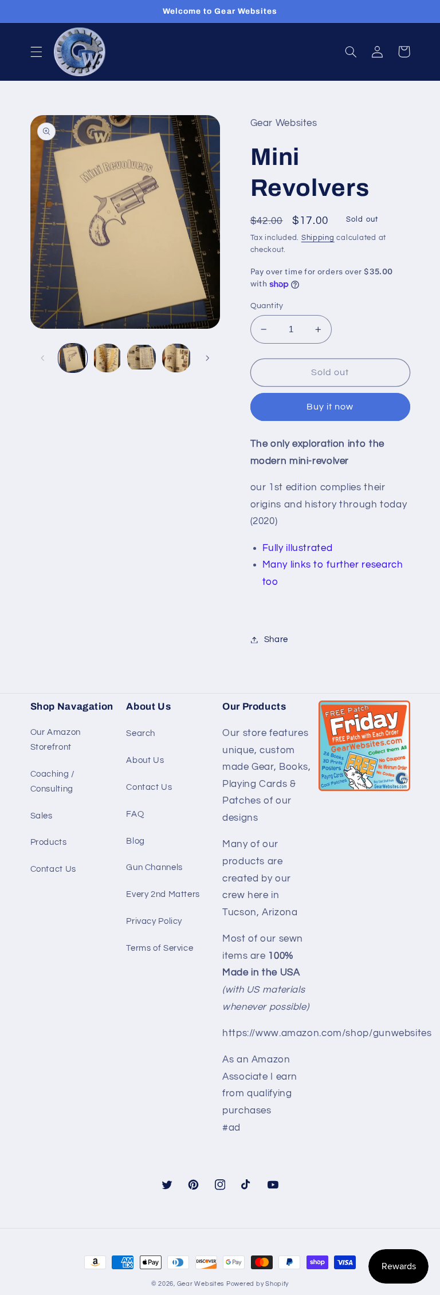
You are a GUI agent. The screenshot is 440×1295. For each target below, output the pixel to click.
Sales (41, 816)
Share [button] (276, 639)
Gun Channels (154, 867)
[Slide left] (43, 358)
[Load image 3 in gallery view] (141, 358)
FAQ (135, 814)
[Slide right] (207, 358)
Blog (135, 841)
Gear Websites (201, 1284)
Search (140, 733)
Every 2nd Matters (163, 894)
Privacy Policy (154, 921)
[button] (36, 51)
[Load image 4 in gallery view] (176, 358)
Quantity (267, 306)
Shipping (318, 238)
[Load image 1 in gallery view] (72, 358)
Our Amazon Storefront (55, 739)
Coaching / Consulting (52, 781)
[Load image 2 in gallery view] (107, 358)
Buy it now (330, 406)
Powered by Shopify (257, 1284)
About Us (145, 760)
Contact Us (53, 869)
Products (48, 842)
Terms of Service (159, 948)
